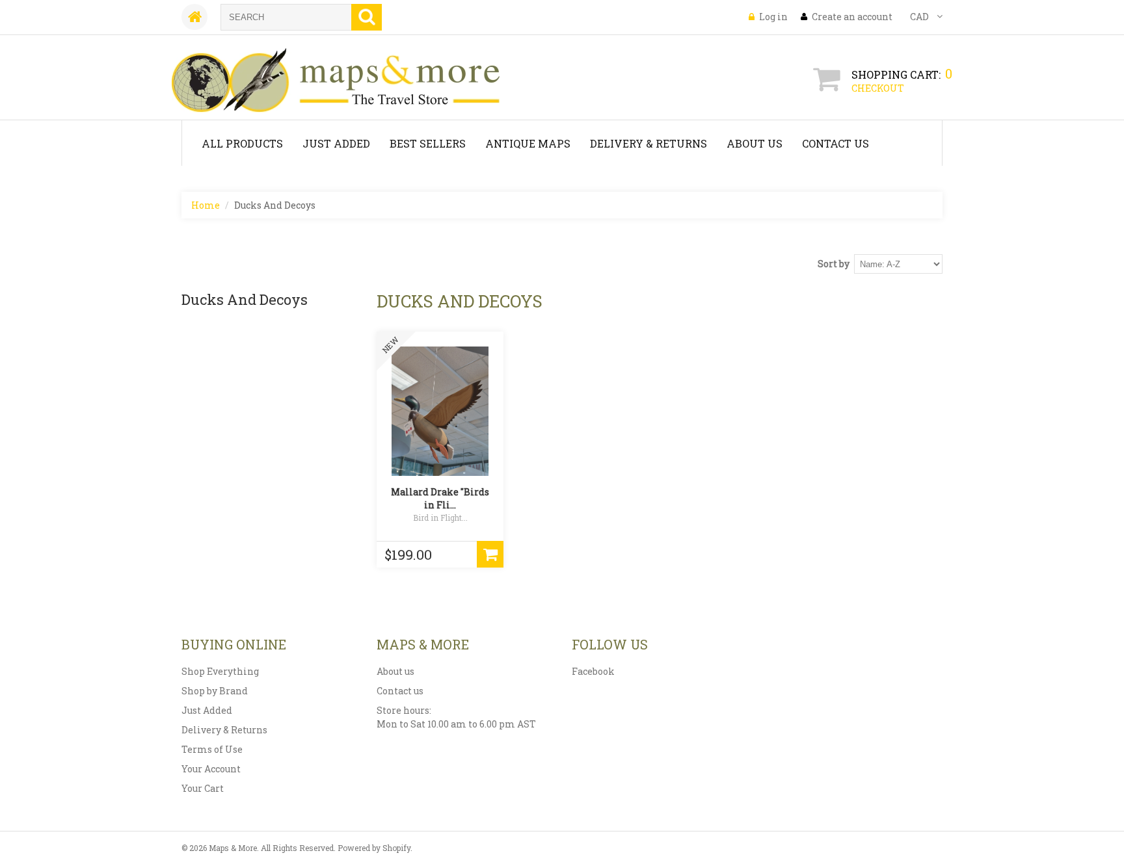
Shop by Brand (214, 691)
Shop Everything (220, 671)
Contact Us (835, 143)
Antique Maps (527, 143)
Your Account (211, 769)
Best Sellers (428, 143)
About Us (755, 143)
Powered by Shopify (374, 848)
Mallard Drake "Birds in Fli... (440, 498)
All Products (242, 143)
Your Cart (202, 788)
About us (395, 671)
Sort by (834, 263)
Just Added (336, 143)
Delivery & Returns (648, 143)
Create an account (852, 16)
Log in (773, 16)
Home (205, 205)
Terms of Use (212, 749)
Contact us (400, 691)
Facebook (593, 671)
